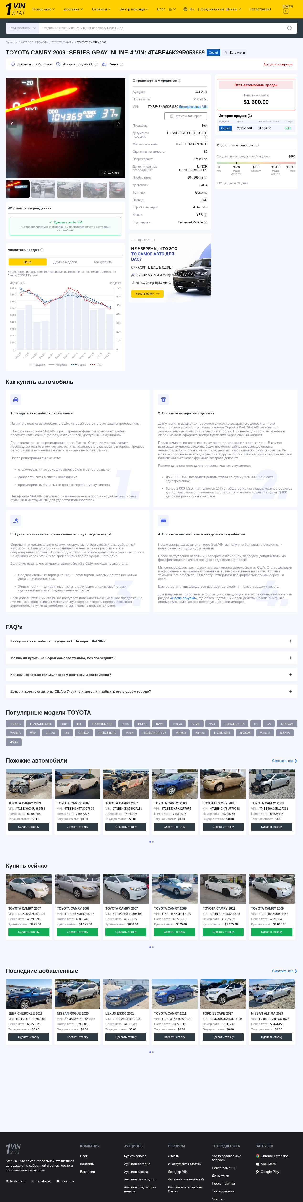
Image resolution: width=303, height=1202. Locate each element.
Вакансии (87, 1172)
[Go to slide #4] (95, 189)
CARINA (15, 724)
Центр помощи (223, 1168)
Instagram (18, 1181)
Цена (27, 262)
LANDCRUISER (40, 724)
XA (269, 724)
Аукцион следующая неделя (140, 1189)
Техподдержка (223, 1191)
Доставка (71, 9)
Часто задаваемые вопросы (226, 1158)
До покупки (220, 1175)
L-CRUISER (222, 733)
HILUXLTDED (107, 733)
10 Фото (113, 172)
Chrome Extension (275, 1156)
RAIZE (195, 724)
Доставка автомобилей (186, 1179)
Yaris (125, 724)
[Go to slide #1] (18, 189)
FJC (79, 724)
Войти (287, 6)
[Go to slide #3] (69, 189)
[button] (22, 28)
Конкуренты (103, 262)
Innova (177, 724)
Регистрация (261, 9)
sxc (67, 733)
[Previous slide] (12, 123)
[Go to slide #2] (43, 189)
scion (64, 724)
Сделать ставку (28, 826)
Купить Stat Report (188, 116)
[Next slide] (118, 123)
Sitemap (218, 1199)
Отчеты (173, 1156)
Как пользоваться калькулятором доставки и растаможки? (60, 675)
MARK (14, 742)
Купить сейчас (135, 1156)
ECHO (142, 724)
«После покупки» (183, 598)
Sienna (200, 733)
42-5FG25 (286, 724)
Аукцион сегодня (137, 1164)
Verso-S (265, 733)
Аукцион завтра (136, 1172)
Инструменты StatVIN (184, 1164)
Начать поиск (144, 293)
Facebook (43, 1181)
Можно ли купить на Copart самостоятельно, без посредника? (63, 658)
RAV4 (159, 724)
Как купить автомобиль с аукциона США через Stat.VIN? (58, 641)
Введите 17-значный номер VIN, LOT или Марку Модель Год (83, 28)
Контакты (87, 1164)
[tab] (150, 842)
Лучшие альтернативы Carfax (185, 1189)
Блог (161, 9)
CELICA (83, 733)
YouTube (67, 1181)
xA (255, 724)
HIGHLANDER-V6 (154, 733)
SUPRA (285, 733)
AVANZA (15, 733)
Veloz (129, 733)
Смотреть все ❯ (284, 761)
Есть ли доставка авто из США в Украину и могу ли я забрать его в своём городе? (80, 691)
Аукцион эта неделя (139, 1179)
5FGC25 (245, 733)
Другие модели (65, 262)
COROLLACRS (235, 724)
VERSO (181, 733)
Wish (33, 733)
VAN (212, 724)
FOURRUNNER (102, 724)
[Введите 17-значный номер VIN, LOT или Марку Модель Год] (290, 28)
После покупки (223, 1183)
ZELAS (50, 733)
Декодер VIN (178, 1172)
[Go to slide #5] (121, 189)
